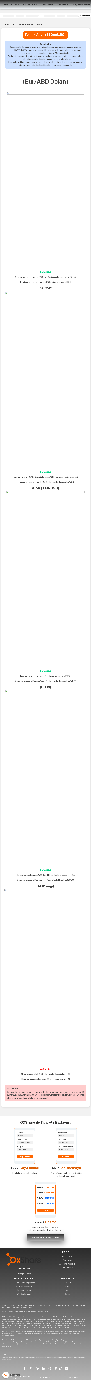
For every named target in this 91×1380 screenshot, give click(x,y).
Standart (67, 1283)
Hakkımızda (67, 1256)
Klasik (67, 1286)
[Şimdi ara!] (5, 1375)
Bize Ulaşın (67, 1260)
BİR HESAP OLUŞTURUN (45, 1237)
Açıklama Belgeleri (67, 1264)
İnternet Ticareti (24, 1290)
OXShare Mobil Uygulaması (24, 1283)
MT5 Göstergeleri (24, 1294)
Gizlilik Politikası (67, 1268)
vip (67, 1290)
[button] (10, 24)
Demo (67, 1294)
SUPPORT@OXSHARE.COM (24, 1274)
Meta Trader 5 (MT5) (24, 1286)
